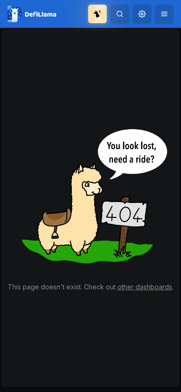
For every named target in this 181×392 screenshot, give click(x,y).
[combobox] (142, 14)
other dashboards (144, 287)
